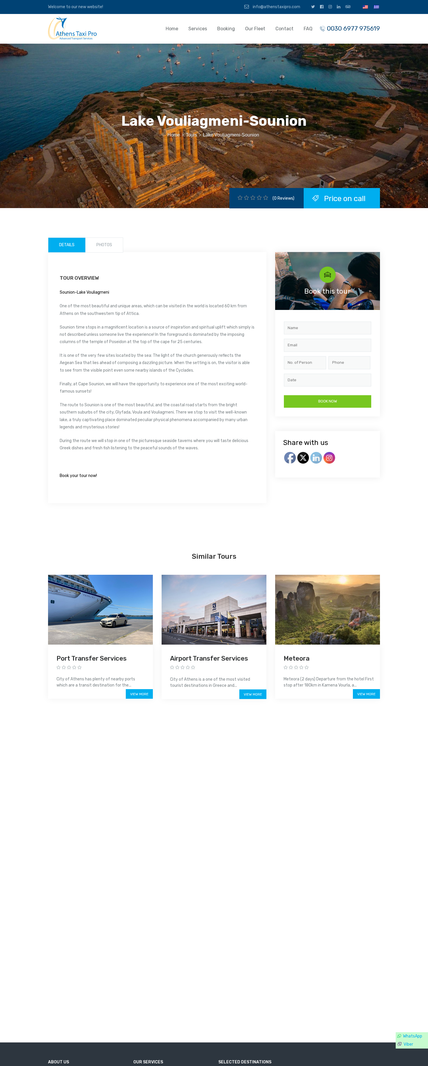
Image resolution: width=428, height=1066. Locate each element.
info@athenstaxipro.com (276, 6)
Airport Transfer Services (209, 658)
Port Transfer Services (91, 658)
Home (172, 28)
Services (197, 28)
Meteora (296, 658)
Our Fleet (255, 28)
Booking (226, 28)
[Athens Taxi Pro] (73, 28)
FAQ (308, 28)
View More (139, 694)
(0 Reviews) (283, 198)
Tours (191, 134)
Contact (284, 28)
